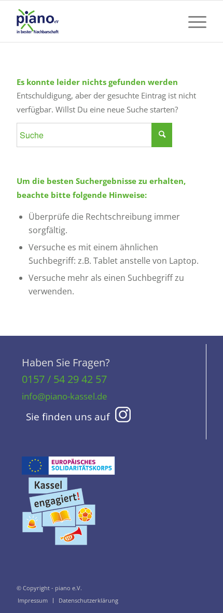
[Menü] (192, 21)
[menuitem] (192, 21)
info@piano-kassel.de (64, 396)
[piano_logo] (92, 21)
